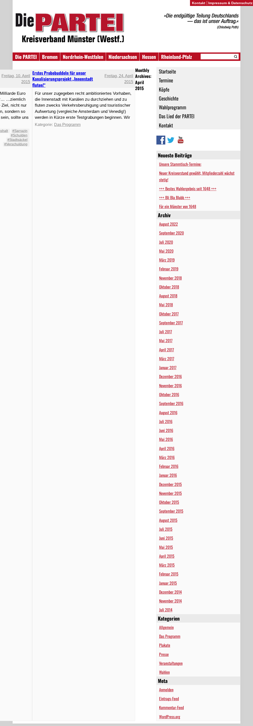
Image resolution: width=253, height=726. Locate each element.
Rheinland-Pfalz (176, 56)
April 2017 (166, 350)
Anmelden (166, 690)
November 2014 (170, 601)
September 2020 (171, 233)
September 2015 (171, 511)
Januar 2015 (168, 583)
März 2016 (167, 457)
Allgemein (166, 627)
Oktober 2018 (169, 287)
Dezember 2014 (170, 592)
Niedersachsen (122, 56)
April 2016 (166, 448)
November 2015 (170, 493)
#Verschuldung (15, 144)
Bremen (50, 56)
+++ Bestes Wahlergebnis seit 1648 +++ (187, 189)
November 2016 (170, 385)
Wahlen (164, 672)
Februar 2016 (168, 466)
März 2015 (167, 565)
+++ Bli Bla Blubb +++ (174, 197)
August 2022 (168, 224)
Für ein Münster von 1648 (177, 206)
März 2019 (167, 260)
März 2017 (166, 359)
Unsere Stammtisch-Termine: (180, 164)
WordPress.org (169, 717)
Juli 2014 (165, 610)
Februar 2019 (168, 269)
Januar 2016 (168, 475)
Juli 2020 (166, 242)
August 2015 (168, 520)
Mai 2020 (166, 251)
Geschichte (168, 98)
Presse (164, 654)
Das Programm (169, 636)
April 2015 (166, 556)
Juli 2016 (165, 421)
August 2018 (168, 296)
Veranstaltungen (171, 663)
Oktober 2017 (169, 314)
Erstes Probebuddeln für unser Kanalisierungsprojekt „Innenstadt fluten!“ (62, 79)
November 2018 (170, 278)
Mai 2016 (166, 439)
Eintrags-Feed (169, 699)
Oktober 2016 (169, 394)
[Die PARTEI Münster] (126, 28)
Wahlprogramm (172, 107)
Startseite (167, 71)
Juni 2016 (166, 430)
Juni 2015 (166, 538)
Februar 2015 (168, 574)
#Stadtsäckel (17, 140)
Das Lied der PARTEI (176, 116)
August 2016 (168, 412)
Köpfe (164, 89)
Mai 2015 (166, 547)
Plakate (164, 645)
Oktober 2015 (169, 502)
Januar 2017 (167, 367)
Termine (166, 80)
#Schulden (19, 135)
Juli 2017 (165, 332)
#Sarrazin (19, 131)
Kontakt (166, 125)
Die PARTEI (26, 56)
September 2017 (171, 323)
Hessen (149, 56)
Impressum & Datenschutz (230, 3)
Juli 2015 (165, 529)
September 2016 (171, 403)
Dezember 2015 (170, 484)
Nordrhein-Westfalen (83, 56)
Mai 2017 (165, 340)
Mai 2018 (166, 305)
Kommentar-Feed (171, 707)
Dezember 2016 (170, 376)
